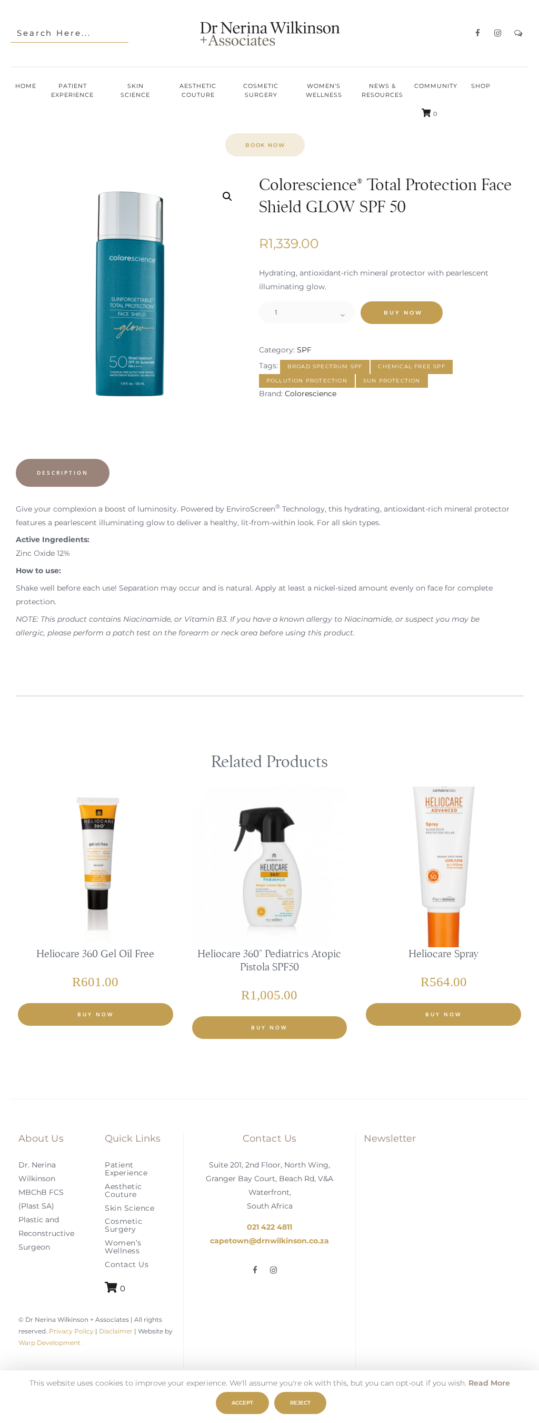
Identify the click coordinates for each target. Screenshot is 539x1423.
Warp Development (49, 1343)
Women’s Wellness (123, 1246)
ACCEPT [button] (242, 1402)
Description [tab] (62, 472)
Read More (489, 1383)
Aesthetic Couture (123, 1190)
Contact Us (126, 1264)
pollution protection (306, 380)
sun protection (392, 380)
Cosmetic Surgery (123, 1225)
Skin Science (129, 1208)
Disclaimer (116, 1332)
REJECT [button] (300, 1402)
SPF (304, 350)
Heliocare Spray (443, 953)
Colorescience (310, 393)
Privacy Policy (70, 1332)
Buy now (403, 312)
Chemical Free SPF (411, 366)
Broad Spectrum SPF (325, 366)
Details (96, 874)
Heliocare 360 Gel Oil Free (95, 953)
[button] (227, 196)
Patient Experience (126, 1168)
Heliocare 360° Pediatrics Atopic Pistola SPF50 (269, 960)
